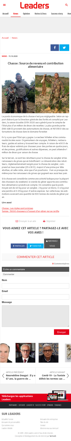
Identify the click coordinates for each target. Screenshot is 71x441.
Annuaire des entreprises (49, 419)
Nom (4, 280)
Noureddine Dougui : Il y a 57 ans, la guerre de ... (20, 375)
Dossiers (22, 405)
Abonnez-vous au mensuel (49, 428)
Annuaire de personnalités (11, 422)
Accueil (5, 37)
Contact (42, 425)
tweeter (64, 47)
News (14, 37)
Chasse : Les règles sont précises (17, 208)
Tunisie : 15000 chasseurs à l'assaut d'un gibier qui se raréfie (30, 211)
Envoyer (61, 332)
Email (5, 291)
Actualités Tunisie (7, 419)
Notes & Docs (40, 13)
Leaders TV (30, 405)
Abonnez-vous (53, 243)
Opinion (26, 13)
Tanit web (53, 435)
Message (7, 302)
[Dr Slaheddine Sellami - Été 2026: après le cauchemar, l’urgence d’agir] (24, 353)
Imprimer (50, 221)
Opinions (50, 405)
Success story (40, 405)
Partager (55, 47)
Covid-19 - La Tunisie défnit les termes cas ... (52, 375)
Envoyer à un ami (27, 221)
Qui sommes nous (8, 425)
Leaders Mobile (7, 428)
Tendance (57, 405)
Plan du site (44, 422)
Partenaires (13, 405)
